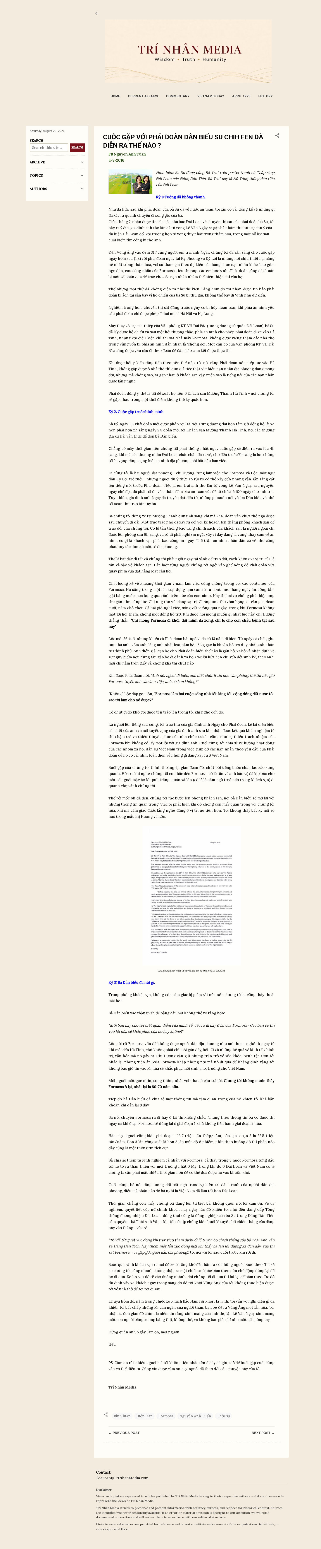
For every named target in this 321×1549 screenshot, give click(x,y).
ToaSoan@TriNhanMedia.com (122, 1478)
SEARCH (77, 147)
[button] (277, 136)
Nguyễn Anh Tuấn (195, 1416)
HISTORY (265, 96)
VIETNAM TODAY (210, 96)
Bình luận (122, 1416)
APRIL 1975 (241, 96)
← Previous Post (124, 1433)
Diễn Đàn (144, 1416)
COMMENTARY (178, 96)
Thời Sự (223, 1416)
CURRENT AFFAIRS (143, 96)
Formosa (166, 1416)
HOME (115, 96)
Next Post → (263, 1433)
